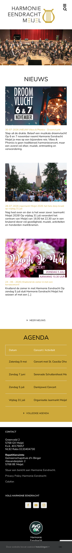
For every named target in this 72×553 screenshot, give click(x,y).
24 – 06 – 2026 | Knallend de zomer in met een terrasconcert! (29, 283)
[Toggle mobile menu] (65, 5)
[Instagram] (44, 505)
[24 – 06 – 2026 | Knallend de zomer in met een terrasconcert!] (36, 258)
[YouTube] (36, 505)
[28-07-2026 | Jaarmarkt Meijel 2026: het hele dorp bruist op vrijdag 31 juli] (36, 182)
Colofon (9, 481)
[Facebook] (28, 505)
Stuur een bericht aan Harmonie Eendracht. (30, 470)
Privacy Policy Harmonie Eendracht (25, 476)
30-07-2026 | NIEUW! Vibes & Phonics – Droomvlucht (32, 129)
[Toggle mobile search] (65, 9)
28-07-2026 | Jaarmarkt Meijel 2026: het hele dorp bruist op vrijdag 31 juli (34, 207)
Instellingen (42, 546)
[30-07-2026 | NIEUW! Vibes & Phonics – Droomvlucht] (36, 105)
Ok (60, 547)
